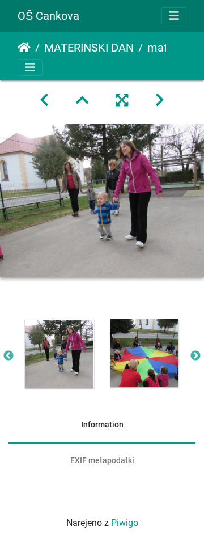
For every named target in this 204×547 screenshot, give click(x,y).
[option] (59, 353)
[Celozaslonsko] (122, 100)
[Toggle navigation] (174, 15)
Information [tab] (102, 424)
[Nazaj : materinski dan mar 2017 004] (44, 100)
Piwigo (124, 523)
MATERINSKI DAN (89, 47)
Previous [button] (8, 356)
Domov (24, 47)
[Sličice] (82, 100)
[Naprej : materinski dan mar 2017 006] (160, 100)
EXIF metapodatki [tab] (102, 460)
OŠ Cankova (48, 16)
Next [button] (195, 356)
